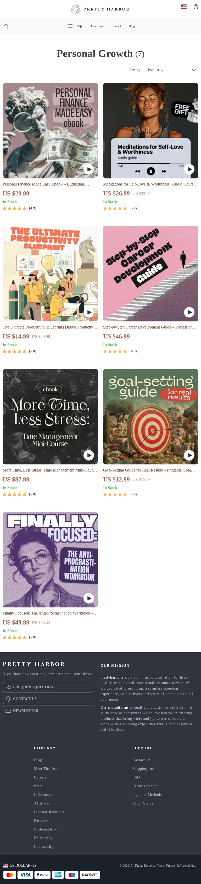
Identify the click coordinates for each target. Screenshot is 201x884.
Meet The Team (47, 769)
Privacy (171, 865)
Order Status (142, 803)
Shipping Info (143, 769)
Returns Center (144, 786)
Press (38, 786)
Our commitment (114, 708)
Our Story (97, 26)
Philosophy (43, 838)
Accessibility (187, 865)
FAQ (136, 777)
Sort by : (135, 70)
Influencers (43, 795)
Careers (40, 777)
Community (43, 847)
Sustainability (45, 829)
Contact (116, 26)
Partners (41, 821)
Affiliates (42, 803)
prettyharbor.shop (115, 677)
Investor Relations (49, 812)
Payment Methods (147, 795)
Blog (132, 26)
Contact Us (141, 760)
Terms (161, 865)
